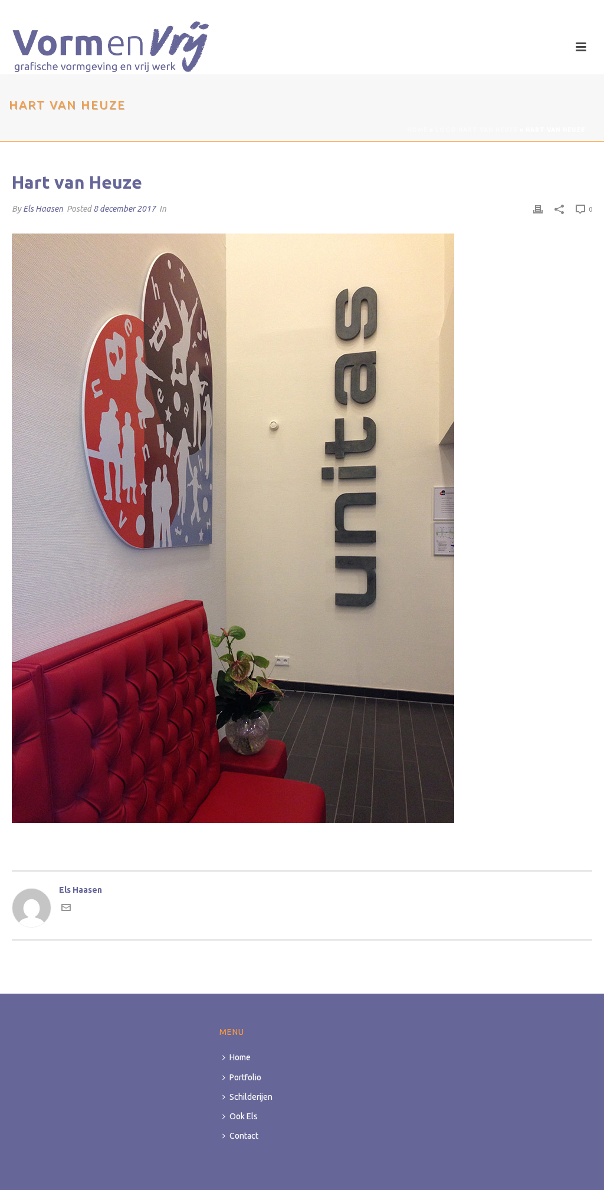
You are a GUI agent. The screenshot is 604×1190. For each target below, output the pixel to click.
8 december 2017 (124, 208)
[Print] (538, 209)
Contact (243, 1135)
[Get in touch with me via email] (66, 909)
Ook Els (243, 1116)
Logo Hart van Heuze (476, 130)
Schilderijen (251, 1097)
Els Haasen (43, 208)
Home (417, 130)
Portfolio (245, 1077)
